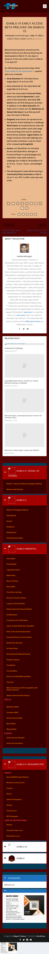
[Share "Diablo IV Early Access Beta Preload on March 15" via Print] (26, 208)
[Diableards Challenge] (24, 344)
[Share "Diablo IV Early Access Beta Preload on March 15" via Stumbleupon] (40, 203)
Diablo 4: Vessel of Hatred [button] (23, 473)
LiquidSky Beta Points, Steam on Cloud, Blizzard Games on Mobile (21, 382)
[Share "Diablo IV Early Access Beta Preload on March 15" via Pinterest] (26, 203)
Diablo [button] (20, 858)
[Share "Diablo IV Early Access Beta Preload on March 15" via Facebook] (8, 203)
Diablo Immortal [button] (26, 549)
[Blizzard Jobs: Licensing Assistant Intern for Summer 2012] (24, 400)
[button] (24, 891)
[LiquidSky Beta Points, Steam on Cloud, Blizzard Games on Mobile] (24, 366)
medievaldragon (22, 35)
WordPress (41, 936)
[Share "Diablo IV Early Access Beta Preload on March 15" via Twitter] (13, 203)
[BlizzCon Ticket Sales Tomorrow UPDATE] (24, 435)
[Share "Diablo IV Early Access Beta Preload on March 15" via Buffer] (36, 203)
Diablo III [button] (21, 847)
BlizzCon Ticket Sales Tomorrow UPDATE (22, 450)
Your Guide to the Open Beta (18, 71)
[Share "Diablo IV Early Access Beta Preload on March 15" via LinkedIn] (31, 203)
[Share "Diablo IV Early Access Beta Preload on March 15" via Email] (22, 208)
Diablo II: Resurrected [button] (30, 764)
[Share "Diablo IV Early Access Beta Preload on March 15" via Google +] (17, 203)
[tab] (24, 472)
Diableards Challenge (14, 348)
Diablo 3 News (13, 38)
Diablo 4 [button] (21, 500)
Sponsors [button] (14, 878)
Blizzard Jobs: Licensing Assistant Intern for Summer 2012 (23, 416)
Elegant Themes (19, 936)
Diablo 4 (23, 38)
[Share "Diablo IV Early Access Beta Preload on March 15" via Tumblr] (22, 203)
